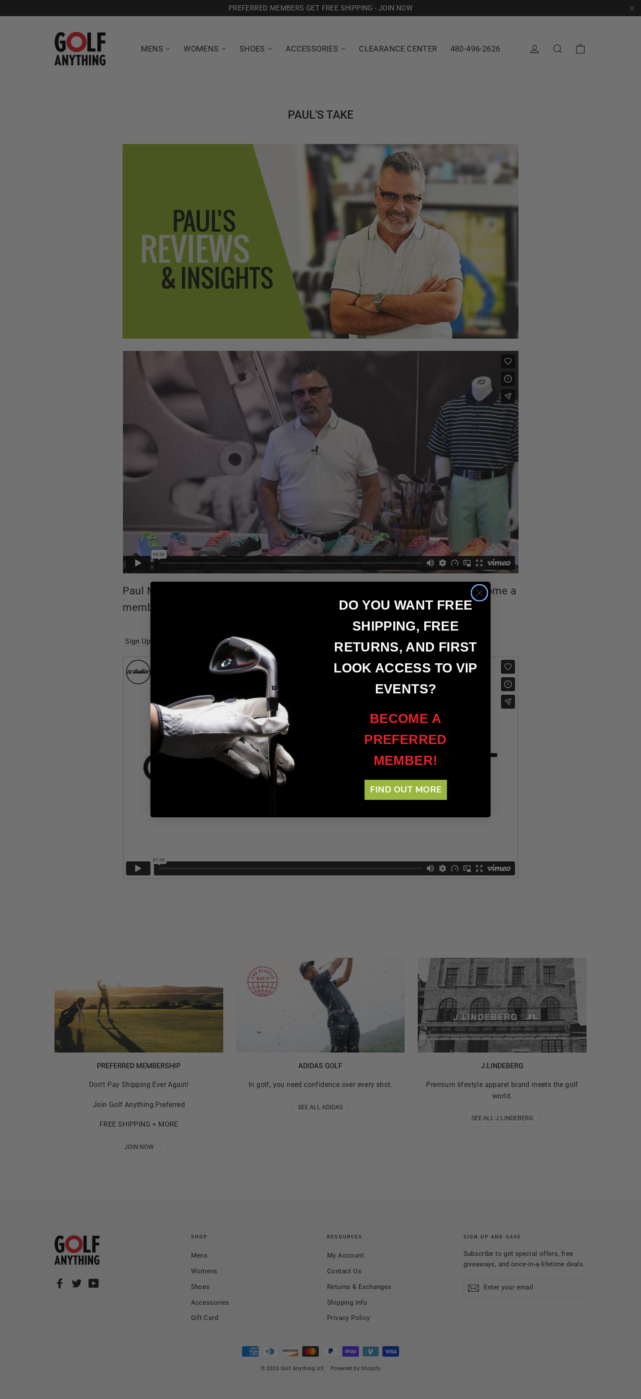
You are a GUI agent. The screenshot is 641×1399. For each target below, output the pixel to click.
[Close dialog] (479, 592)
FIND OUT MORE (406, 790)
